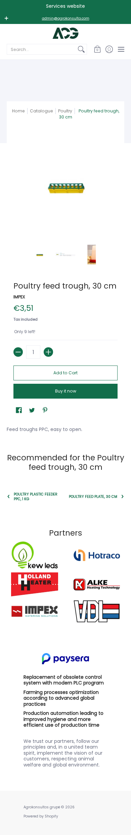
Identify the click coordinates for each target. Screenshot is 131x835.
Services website (65, 6)
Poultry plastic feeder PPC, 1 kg (35, 496)
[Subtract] (18, 352)
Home (18, 111)
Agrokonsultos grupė (42, 807)
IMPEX (19, 297)
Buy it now (65, 391)
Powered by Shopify (41, 816)
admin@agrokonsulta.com (65, 18)
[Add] (48, 352)
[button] (97, 49)
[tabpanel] (65, 428)
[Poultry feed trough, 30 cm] (39, 254)
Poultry (65, 111)
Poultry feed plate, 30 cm (93, 496)
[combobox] (41, 49)
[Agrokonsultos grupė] (65, 33)
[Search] (81, 49)
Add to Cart (65, 373)
